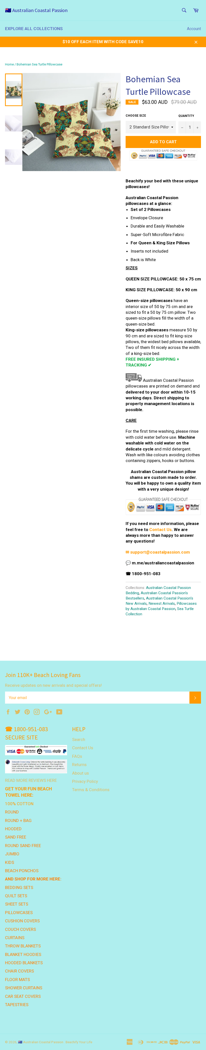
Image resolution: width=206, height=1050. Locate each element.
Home (9, 64)
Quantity (186, 116)
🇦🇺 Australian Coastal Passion (36, 10)
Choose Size (136, 115)
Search (78, 739)
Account (194, 28)
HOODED (13, 828)
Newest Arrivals (161, 603)
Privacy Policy (85, 781)
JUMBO (12, 853)
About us (80, 773)
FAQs (77, 756)
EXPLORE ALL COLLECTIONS (34, 28)
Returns (79, 764)
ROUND (12, 811)
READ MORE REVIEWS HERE (31, 780)
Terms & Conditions (91, 789)
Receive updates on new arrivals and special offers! (53, 685)
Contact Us (160, 529)
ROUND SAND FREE (23, 845)
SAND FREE (15, 837)
